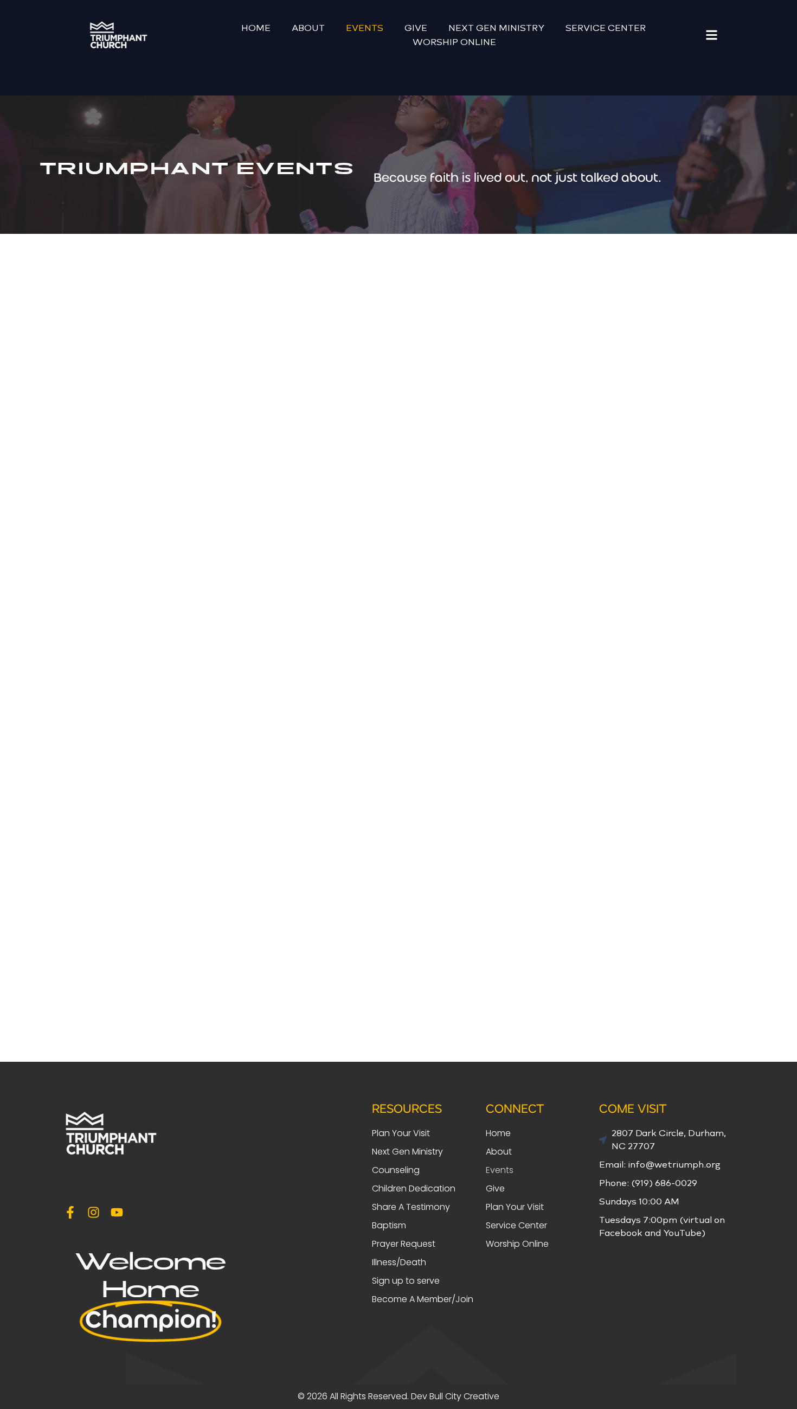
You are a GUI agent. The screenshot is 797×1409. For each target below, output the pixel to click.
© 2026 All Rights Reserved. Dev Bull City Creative (398, 1396)
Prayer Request (403, 1244)
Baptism (389, 1225)
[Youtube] (117, 1212)
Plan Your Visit (401, 1133)
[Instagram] (93, 1212)
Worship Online (454, 42)
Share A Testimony (411, 1207)
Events (364, 28)
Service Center (605, 28)
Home (256, 28)
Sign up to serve (406, 1280)
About (308, 28)
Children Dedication (413, 1188)
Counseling (396, 1170)
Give (415, 28)
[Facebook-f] (70, 1212)
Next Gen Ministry (496, 28)
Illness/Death (399, 1262)
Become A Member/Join (422, 1299)
